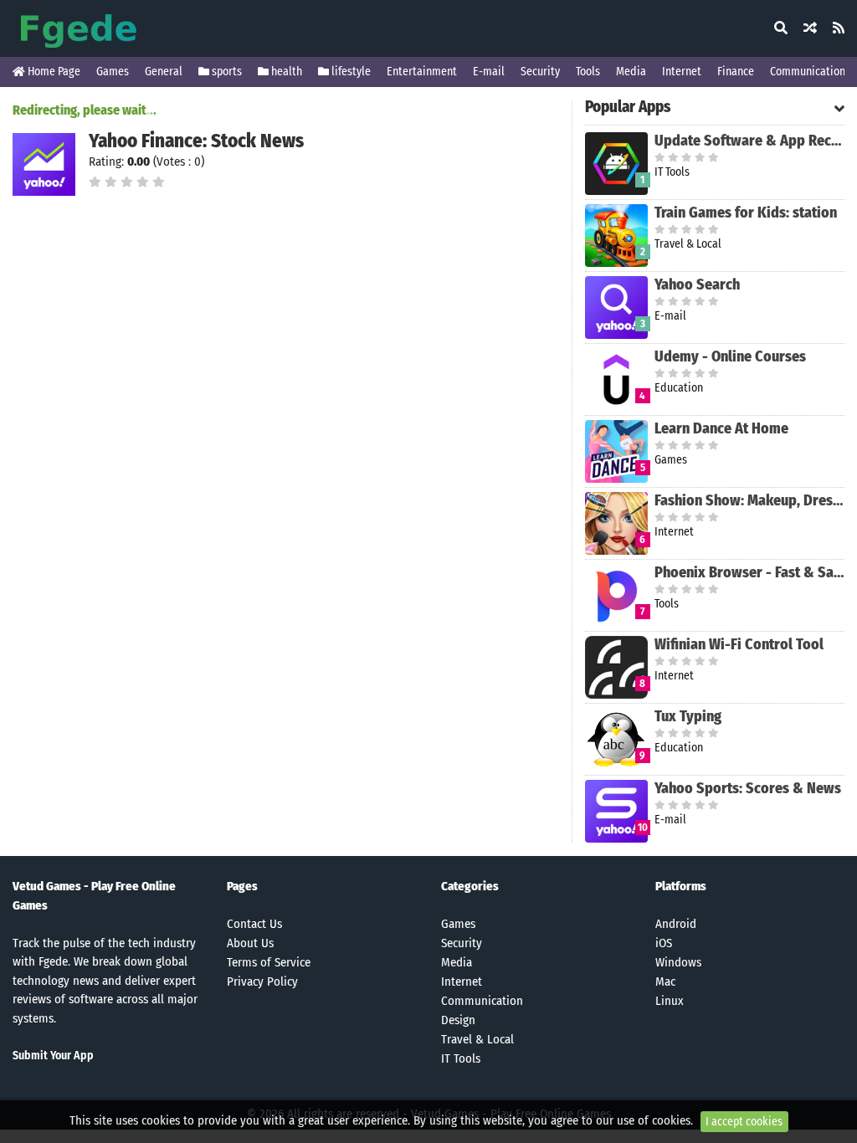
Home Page (52, 71)
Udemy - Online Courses (730, 356)
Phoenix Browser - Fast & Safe (749, 572)
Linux (669, 1000)
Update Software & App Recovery (749, 140)
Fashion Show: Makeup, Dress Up (749, 500)
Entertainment (422, 71)
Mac (665, 981)
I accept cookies (744, 1122)
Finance (735, 71)
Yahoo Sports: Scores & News (747, 788)
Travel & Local (477, 1039)
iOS (663, 943)
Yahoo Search (697, 284)
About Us (250, 943)
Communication (807, 71)
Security (540, 71)
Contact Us (254, 923)
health (285, 71)
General (163, 71)
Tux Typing (687, 716)
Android (675, 923)
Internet (681, 71)
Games (112, 71)
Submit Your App (53, 1055)
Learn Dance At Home (721, 428)
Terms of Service (268, 962)
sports (225, 71)
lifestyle (350, 71)
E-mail (489, 71)
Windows (678, 962)
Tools (588, 71)
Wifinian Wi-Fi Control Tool (739, 644)
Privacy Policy (262, 981)
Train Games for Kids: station (745, 212)
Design (458, 1020)
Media (631, 71)
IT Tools (460, 1058)
